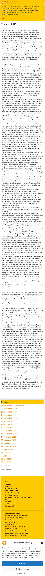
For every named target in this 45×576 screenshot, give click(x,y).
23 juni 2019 (6, 462)
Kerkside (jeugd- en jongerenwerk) (16, 515)
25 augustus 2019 (8, 440)
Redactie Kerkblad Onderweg (15, 526)
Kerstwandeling (10, 506)
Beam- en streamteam (12, 513)
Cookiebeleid (19, 573)
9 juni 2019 (5, 465)
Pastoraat (8, 499)
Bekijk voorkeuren (22, 569)
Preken (5, 402)
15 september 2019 (9, 434)
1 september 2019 (8, 437)
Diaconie (8, 501)
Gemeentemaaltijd (11, 522)
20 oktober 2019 (8, 421)
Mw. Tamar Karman (11, 495)
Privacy (26, 573)
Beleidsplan (9, 486)
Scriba (7, 482)
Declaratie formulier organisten (15, 535)
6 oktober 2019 (7, 427)
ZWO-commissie (10, 504)
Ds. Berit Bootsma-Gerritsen (14, 493)
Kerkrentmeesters (11, 488)
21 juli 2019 (6, 453)
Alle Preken (6, 470)
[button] (42, 543)
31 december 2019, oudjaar (12, 405)
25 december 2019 (9, 409)
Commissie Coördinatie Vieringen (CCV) (18, 497)
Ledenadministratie (11, 490)
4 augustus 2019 (8, 449)
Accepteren (22, 563)
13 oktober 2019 (8, 424)
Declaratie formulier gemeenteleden (17, 531)
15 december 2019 (9, 412)
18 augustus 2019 (8, 443)
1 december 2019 (8, 415)
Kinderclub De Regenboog (14, 518)
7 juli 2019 (5, 456)
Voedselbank (9, 524)
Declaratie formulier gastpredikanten (17, 533)
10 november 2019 (9, 418)
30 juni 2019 (6, 459)
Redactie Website (11, 529)
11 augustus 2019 (8, 446)
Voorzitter (8, 484)
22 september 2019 (9, 431)
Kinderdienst (9, 520)
